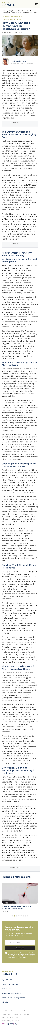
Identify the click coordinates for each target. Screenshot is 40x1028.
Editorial (5, 1002)
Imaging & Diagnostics (10, 984)
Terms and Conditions (21, 1014)
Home (4, 11)
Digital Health (14, 11)
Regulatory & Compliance (11, 993)
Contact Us (14, 1011)
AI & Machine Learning (13, 16)
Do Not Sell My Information (11, 1017)
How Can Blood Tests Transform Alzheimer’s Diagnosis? (16, 907)
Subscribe (20, 948)
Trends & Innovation (12, 19)
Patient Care (6, 989)
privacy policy (22, 957)
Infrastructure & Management (13, 998)
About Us (5, 1011)
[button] (12, 915)
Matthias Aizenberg (18, 61)
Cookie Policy (26, 1011)
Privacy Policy (6, 1014)
